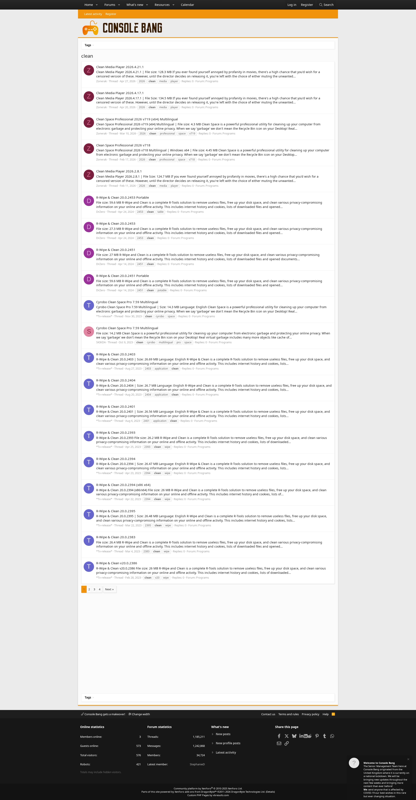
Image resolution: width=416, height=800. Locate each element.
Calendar (187, 5)
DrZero (100, 212)
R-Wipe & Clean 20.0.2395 (115, 511)
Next (108, 589)
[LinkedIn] (302, 735)
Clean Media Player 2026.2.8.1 (119, 171)
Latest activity (93, 14)
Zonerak (101, 81)
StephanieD (197, 764)
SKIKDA (101, 342)
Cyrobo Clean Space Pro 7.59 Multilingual (127, 302)
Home (88, 5)
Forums (109, 5)
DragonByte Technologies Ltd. (248, 791)
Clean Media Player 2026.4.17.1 (120, 93)
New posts (223, 734)
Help (326, 714)
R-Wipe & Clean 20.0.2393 (115, 432)
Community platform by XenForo (208, 788)
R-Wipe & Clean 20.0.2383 (115, 537)
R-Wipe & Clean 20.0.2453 (115, 223)
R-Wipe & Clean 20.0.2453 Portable (122, 197)
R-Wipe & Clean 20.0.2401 (115, 406)
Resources (162, 5)
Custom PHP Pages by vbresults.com (208, 795)
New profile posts (228, 743)
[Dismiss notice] (408, 760)
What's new (135, 5)
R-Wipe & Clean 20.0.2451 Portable (122, 275)
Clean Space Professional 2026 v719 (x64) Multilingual (137, 119)
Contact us (268, 714)
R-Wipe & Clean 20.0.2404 (115, 380)
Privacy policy (310, 714)
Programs (211, 81)
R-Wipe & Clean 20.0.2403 (115, 354)
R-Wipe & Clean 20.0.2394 (115, 458)
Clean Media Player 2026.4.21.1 (120, 67)
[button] (97, 5)
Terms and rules (288, 714)
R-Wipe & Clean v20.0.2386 (116, 563)
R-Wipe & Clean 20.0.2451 (115, 249)
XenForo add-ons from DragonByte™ (196, 791)
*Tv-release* (104, 316)
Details (270, 791)
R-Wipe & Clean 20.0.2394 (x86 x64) (123, 485)
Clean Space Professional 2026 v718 (123, 145)
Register (111, 14)
